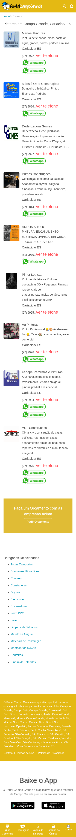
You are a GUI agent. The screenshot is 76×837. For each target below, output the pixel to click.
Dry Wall (16, 592)
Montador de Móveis (23, 648)
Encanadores (19, 606)
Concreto (16, 578)
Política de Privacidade (51, 752)
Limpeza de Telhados (24, 627)
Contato (8, 752)
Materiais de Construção (26, 641)
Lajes (14, 620)
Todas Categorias (22, 564)
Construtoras (19, 585)
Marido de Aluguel (22, 634)
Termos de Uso (25, 752)
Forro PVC (17, 613)
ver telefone (47, 55)
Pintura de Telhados (23, 662)
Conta (68, 829)
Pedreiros (17, 655)
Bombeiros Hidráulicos (25, 571)
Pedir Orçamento (38, 521)
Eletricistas (17, 599)
